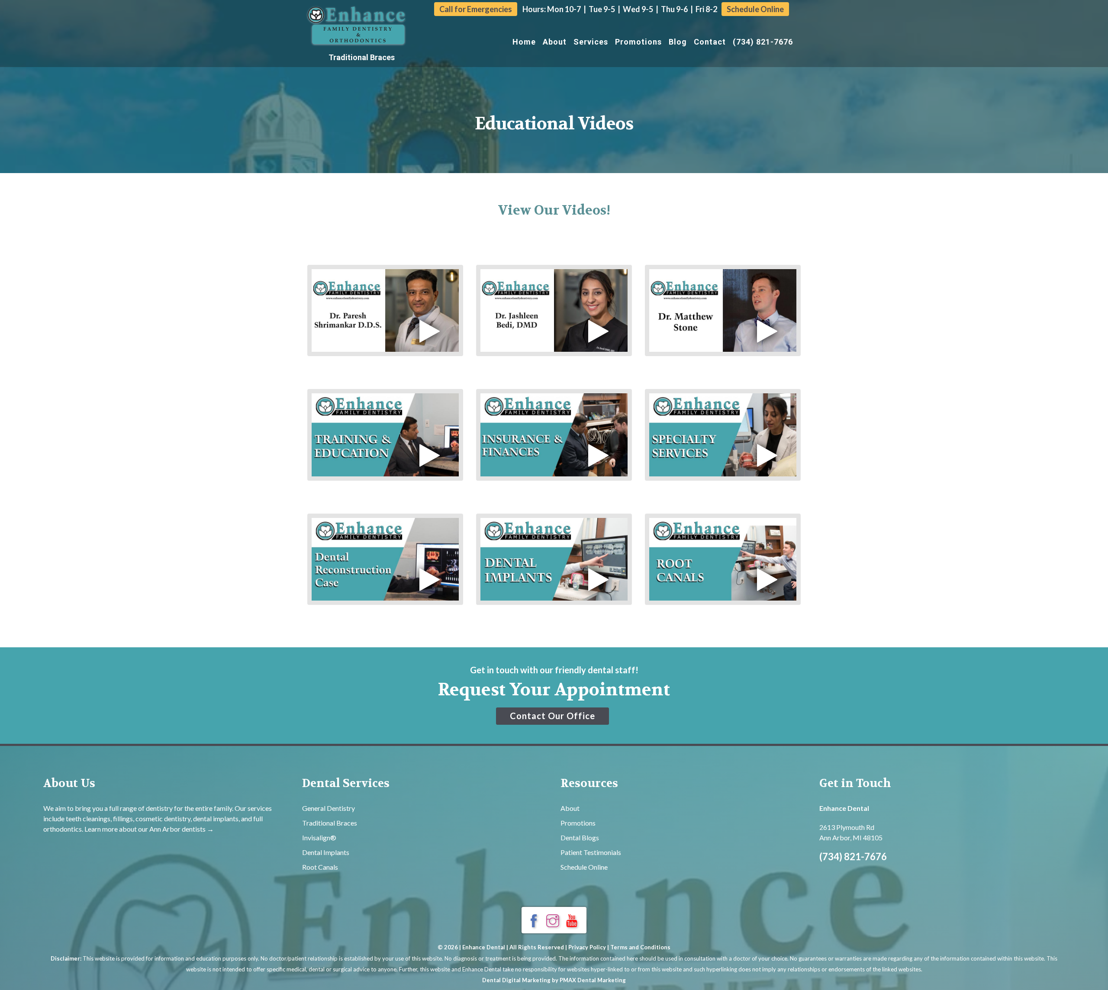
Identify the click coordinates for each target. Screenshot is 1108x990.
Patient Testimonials (590, 852)
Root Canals (320, 867)
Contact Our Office (552, 715)
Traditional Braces (362, 57)
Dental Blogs (579, 837)
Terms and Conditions (640, 947)
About (555, 41)
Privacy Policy (587, 947)
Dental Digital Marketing (516, 980)
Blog (678, 41)
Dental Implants (325, 852)
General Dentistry (328, 808)
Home (524, 41)
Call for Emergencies (475, 9)
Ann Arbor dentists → (181, 829)
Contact (710, 41)
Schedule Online (755, 9)
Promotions (638, 41)
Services (590, 41)
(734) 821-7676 (763, 41)
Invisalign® (319, 837)
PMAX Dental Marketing (593, 980)
